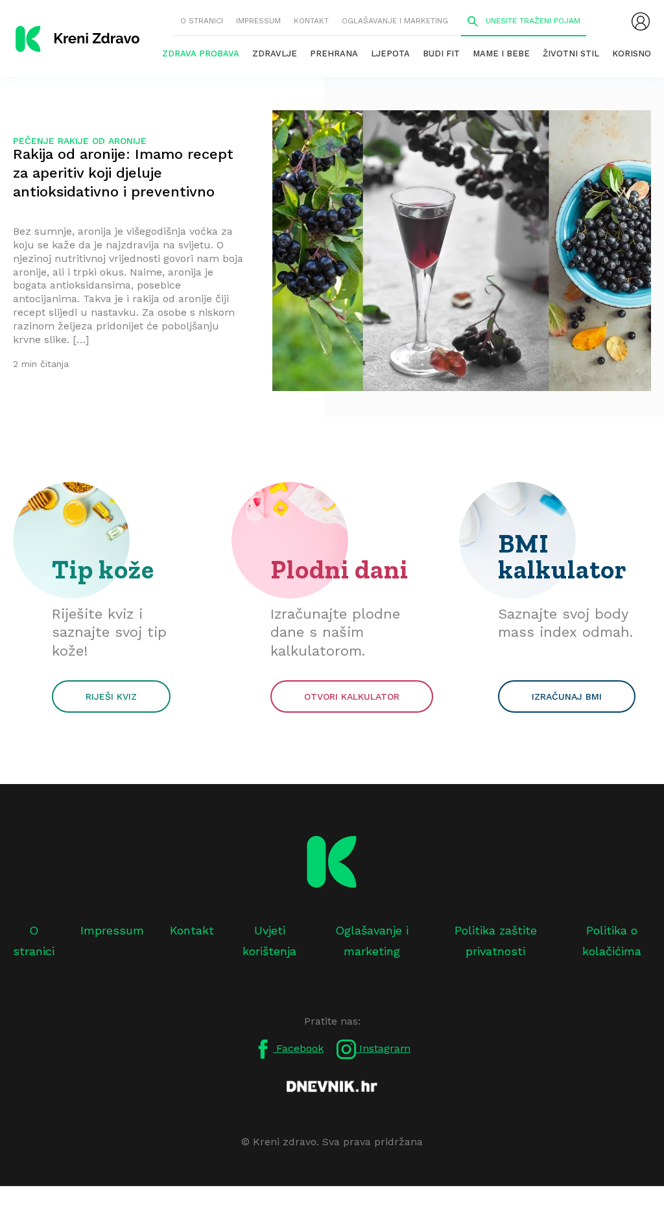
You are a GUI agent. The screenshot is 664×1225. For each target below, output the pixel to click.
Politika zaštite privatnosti (496, 940)
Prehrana (334, 53)
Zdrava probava (200, 53)
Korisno (631, 53)
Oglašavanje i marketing (395, 20)
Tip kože (103, 569)
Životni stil (571, 53)
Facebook (298, 1048)
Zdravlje (274, 53)
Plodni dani (339, 569)
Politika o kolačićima (611, 940)
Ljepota (390, 53)
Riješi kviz (111, 696)
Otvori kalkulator (351, 696)
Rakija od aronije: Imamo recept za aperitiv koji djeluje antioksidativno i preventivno (123, 173)
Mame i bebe (501, 53)
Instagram (383, 1048)
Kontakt (311, 20)
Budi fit (441, 53)
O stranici (201, 20)
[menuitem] (640, 21)
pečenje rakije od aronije (80, 140)
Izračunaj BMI (567, 696)
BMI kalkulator (562, 556)
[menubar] (640, 21)
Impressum (258, 20)
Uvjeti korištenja (269, 940)
